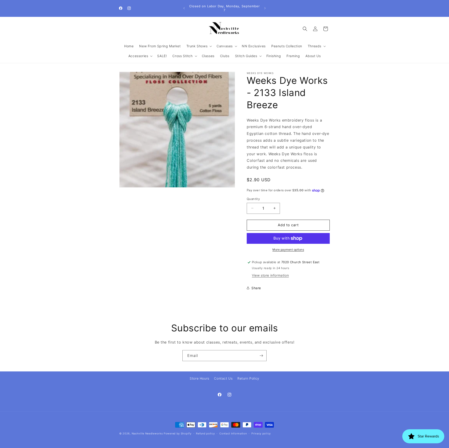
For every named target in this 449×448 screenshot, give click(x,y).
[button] (199, 46)
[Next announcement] (265, 8)
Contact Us (223, 378)
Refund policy (205, 433)
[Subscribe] (261, 355)
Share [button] (256, 288)
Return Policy (248, 378)
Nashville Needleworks (147, 433)
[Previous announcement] (184, 8)
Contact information (233, 433)
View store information (270, 275)
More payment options (288, 249)
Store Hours (199, 378)
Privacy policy (261, 433)
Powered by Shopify (178, 433)
